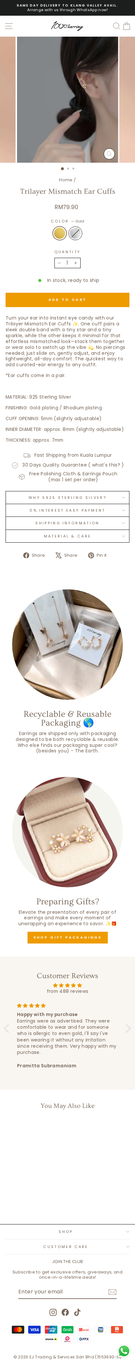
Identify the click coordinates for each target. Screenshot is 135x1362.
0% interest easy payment (67, 510)
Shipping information (67, 523)
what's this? (106, 465)
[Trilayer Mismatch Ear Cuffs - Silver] (32, 1202)
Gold (59, 233)
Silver (75, 233)
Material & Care (67, 536)
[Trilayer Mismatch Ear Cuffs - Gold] (25, 1202)
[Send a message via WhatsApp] (124, 1351)
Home (65, 180)
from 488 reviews (67, 991)
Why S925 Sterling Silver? (67, 497)
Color (67, 221)
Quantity (67, 252)
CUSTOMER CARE (65, 1246)
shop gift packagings (67, 937)
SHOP (66, 1231)
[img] (67, 985)
